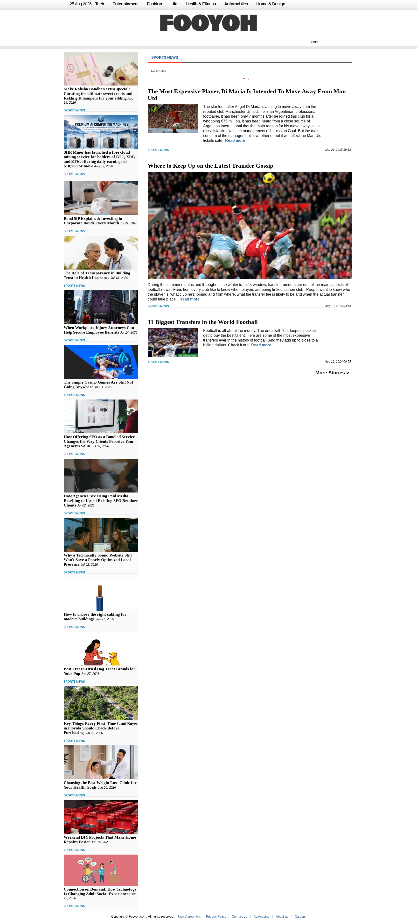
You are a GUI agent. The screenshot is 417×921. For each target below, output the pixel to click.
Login (314, 41)
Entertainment (125, 3)
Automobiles (236, 3)
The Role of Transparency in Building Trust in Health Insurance (97, 275)
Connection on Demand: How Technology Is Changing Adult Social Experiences (100, 891)
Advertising (261, 916)
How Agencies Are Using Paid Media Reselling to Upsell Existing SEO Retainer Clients (101, 500)
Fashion (154, 3)
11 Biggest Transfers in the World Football (203, 322)
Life (173, 3)
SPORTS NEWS (74, 110)
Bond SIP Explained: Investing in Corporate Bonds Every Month (93, 220)
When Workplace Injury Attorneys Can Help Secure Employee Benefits (99, 330)
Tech (99, 3)
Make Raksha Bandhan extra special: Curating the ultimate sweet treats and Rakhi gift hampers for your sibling (98, 93)
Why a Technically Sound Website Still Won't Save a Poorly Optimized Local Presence (98, 560)
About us (282, 916)
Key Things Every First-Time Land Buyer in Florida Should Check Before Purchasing (101, 728)
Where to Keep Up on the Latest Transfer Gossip (210, 165)
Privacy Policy (216, 916)
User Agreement (189, 916)
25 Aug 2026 (80, 3)
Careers (300, 916)
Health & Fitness (201, 3)
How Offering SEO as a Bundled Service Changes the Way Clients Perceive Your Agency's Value (99, 441)
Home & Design (270, 3)
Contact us (239, 916)
